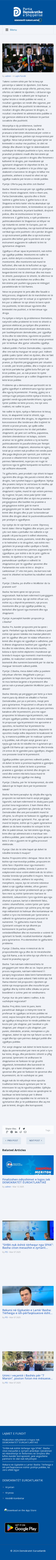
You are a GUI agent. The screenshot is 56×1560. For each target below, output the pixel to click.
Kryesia (9, 1492)
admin (8, 76)
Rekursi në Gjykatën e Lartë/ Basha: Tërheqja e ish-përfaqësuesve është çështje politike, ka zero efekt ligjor (27, 1312)
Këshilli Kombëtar (14, 1498)
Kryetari (9, 1487)
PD (6, 1252)
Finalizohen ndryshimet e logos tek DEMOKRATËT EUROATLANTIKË (26, 1181)
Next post (34, 1140)
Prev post (12, 1140)
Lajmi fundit (20, 76)
